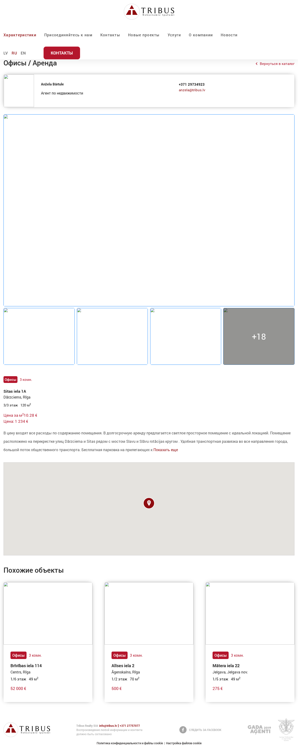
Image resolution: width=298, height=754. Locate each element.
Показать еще (165, 449)
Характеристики (19, 34)
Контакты (110, 34)
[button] (149, 503)
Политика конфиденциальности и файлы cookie (130, 743)
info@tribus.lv (108, 725)
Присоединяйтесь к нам (68, 34)
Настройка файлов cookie (184, 743)
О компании (201, 34)
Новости (229, 34)
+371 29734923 (192, 84)
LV (5, 53)
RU (14, 53)
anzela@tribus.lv (192, 90)
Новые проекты (144, 34)
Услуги (174, 34)
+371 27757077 (130, 725)
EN (23, 53)
